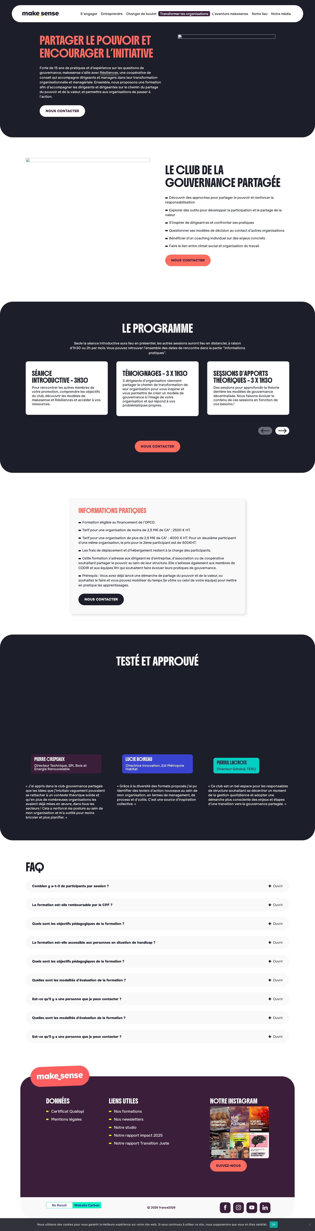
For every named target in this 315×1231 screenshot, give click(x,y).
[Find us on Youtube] (251, 1207)
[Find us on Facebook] (225, 1207)
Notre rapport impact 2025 (138, 1135)
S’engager (88, 14)
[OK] (310, 1224)
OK (274, 1224)
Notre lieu (259, 14)
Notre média (281, 14)
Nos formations (128, 1111)
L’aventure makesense (230, 14)
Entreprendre (112, 14)
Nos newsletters (128, 1119)
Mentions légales (66, 1119)
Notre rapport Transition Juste (141, 1143)
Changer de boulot (141, 14)
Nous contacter (62, 111)
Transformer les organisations (184, 14)
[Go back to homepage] (40, 14)
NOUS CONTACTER (188, 260)
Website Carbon (86, 1205)
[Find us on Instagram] (238, 1207)
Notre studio (125, 1127)
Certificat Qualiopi (67, 1111)
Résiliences (109, 72)
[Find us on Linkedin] (265, 1207)
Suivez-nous (228, 1165)
